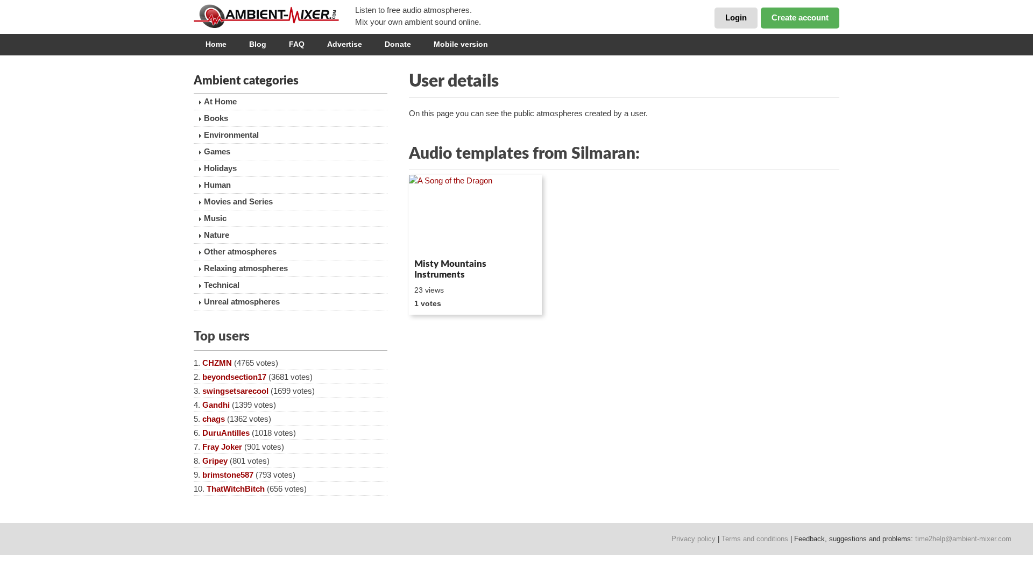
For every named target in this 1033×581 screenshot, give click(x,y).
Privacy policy (693, 539)
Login (736, 17)
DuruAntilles (226, 432)
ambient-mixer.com (274, 16)
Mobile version (461, 44)
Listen (435, 240)
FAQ (297, 44)
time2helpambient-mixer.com (963, 539)
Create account (800, 17)
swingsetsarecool (235, 390)
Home (216, 44)
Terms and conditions (754, 539)
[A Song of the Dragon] (475, 214)
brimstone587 (227, 474)
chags (213, 418)
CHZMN (217, 362)
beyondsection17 (234, 376)
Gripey (215, 460)
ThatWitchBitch (236, 488)
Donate (398, 44)
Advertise (344, 44)
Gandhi (216, 404)
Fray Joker (222, 446)
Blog (257, 44)
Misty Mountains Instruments (450, 269)
